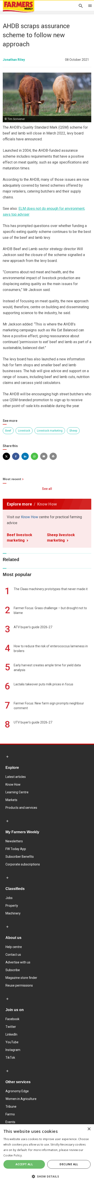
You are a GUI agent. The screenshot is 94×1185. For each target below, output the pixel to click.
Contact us (13, 954)
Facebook (12, 1019)
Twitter (10, 1027)
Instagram (12, 1050)
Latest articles (15, 777)
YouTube (11, 1042)
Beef (8, 430)
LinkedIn (11, 1034)
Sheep (73, 430)
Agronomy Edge (17, 1091)
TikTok (10, 1057)
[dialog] (47, 1154)
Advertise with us (17, 962)
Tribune (10, 1106)
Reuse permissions (19, 985)
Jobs (9, 898)
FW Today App (15, 849)
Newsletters (14, 841)
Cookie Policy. (12, 1155)
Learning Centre (17, 792)
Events (10, 1122)
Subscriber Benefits (19, 856)
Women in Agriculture (21, 1099)
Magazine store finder (21, 978)
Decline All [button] (69, 1164)
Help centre (13, 947)
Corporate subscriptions (22, 864)
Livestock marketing (50, 430)
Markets (11, 800)
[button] (47, 1176)
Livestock (24, 430)
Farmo (10, 1114)
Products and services (21, 807)
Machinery (13, 913)
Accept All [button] (24, 1164)
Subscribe (12, 970)
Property (11, 905)
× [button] (89, 1129)
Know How (29, 517)
